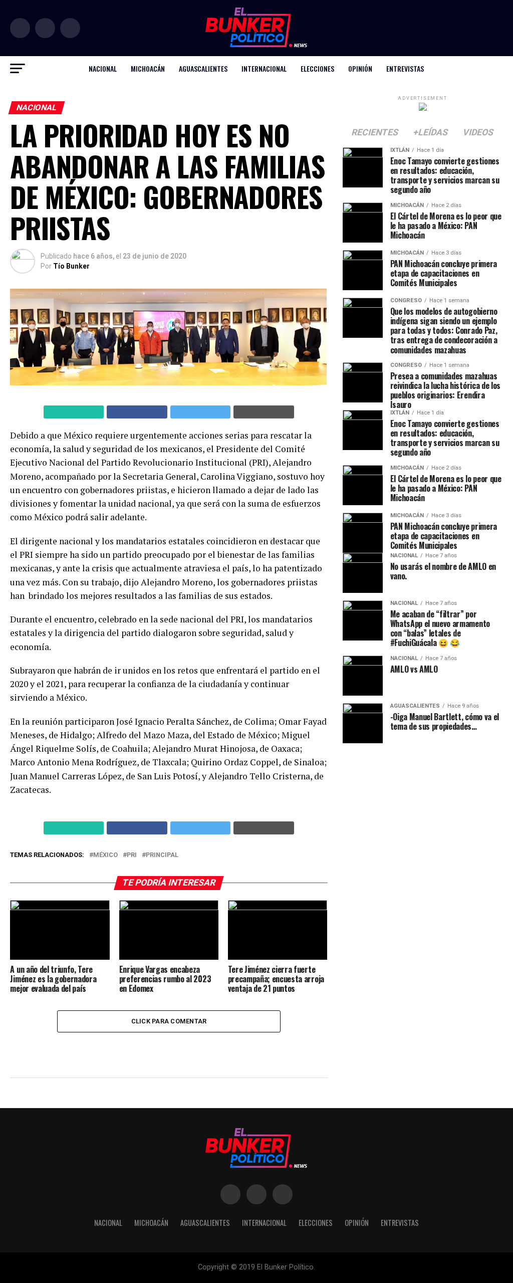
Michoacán (148, 68)
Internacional (264, 68)
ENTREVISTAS (405, 68)
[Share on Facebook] (137, 411)
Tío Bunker (71, 266)
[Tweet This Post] (200, 411)
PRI (132, 855)
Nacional (103, 68)
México (105, 855)
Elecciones (317, 68)
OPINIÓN (360, 68)
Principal (162, 855)
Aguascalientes (203, 68)
